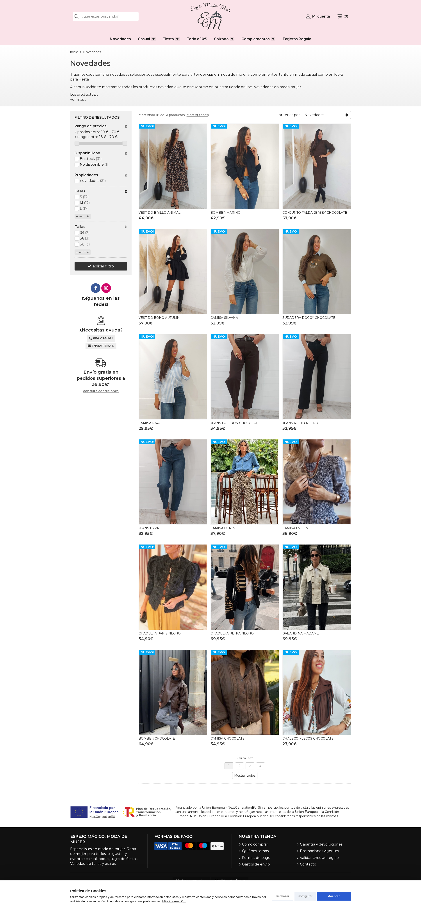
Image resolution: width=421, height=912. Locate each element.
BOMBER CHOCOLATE (157, 738)
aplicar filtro (103, 266)
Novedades (120, 39)
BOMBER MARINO (225, 213)
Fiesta (168, 39)
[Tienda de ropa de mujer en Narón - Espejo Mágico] (210, 16)
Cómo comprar (255, 844)
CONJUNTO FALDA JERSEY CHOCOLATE (314, 213)
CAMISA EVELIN (295, 528)
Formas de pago (256, 858)
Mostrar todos (197, 115)
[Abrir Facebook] (95, 288)
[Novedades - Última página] (250, 765)
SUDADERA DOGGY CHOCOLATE (308, 318)
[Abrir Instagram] (106, 288)
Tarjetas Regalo (296, 39)
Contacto (308, 864)
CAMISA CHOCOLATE (227, 738)
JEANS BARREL (151, 528)
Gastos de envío (256, 864)
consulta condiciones (101, 391)
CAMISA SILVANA (224, 318)
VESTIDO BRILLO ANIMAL (159, 213)
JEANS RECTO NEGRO (300, 423)
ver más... (78, 99)
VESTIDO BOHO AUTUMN (159, 318)
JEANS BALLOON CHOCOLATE (235, 423)
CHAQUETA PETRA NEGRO (232, 633)
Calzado (221, 39)
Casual (144, 39)
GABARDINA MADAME (300, 633)
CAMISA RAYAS (150, 423)
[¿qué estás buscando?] (106, 16)
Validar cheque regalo (319, 858)
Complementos (255, 39)
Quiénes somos (255, 851)
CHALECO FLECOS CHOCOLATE (308, 738)
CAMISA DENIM (223, 528)
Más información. (174, 901)
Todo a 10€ (197, 39)
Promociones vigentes (319, 851)
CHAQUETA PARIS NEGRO (160, 633)
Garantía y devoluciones (321, 844)
